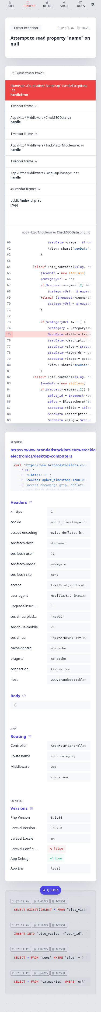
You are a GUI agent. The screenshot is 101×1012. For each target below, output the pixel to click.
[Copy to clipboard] (85, 465)
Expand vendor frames (30, 73)
